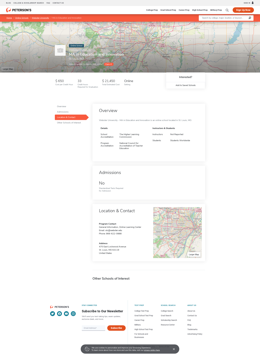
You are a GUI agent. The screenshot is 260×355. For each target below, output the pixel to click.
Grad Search (166, 315)
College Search (167, 311)
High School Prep (200, 10)
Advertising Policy (194, 334)
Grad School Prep (168, 10)
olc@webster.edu (113, 230)
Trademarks (192, 329)
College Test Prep (141, 311)
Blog (8, 3)
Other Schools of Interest (69, 122)
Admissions (63, 111)
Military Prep (216, 10)
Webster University (40, 18)
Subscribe (116, 328)
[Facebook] (59, 313)
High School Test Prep (143, 329)
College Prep (152, 10)
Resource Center (168, 325)
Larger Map (8, 69)
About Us (191, 311)
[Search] (227, 10)
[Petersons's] (18, 10)
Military (137, 325)
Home (9, 18)
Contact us (58, 3)
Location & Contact (66, 117)
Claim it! (108, 64)
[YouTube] (66, 313)
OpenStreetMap (241, 23)
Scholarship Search (169, 320)
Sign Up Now (243, 10)
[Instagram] (73, 313)
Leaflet (228, 23)
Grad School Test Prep (143, 315)
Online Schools (21, 18)
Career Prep (184, 10)
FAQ (48, 3)
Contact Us (192, 315)
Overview (61, 106)
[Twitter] (52, 313)
